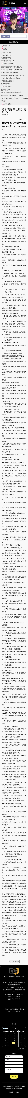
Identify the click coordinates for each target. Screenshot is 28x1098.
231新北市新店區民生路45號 (16, 982)
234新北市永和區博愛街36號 (17, 1009)
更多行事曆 (21, 1048)
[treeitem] (15, 45)
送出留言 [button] (14, 1076)
